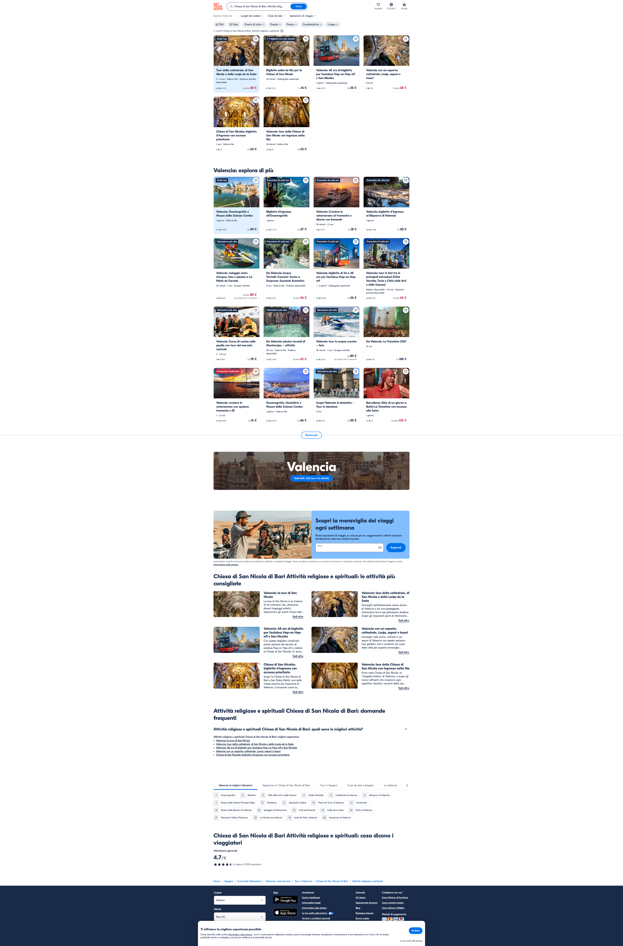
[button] (237, 64)
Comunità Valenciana (249, 881)
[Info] (282, 31)
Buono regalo (362, 918)
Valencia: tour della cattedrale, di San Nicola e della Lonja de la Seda (254, 744)
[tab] (235, 785)
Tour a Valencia (303, 881)
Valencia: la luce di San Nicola (233, 740)
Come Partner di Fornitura (395, 897)
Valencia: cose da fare (278, 881)
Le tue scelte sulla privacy (315, 913)
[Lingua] (391, 4)
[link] (237, 64)
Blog (358, 908)
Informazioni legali (311, 902)
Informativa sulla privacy (226, 564)
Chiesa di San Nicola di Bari (332, 881)
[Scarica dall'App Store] (285, 912)
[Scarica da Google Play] (285, 900)
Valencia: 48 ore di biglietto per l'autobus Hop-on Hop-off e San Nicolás (256, 747)
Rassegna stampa (364, 913)
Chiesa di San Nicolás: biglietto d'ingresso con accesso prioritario (253, 754)
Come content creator (393, 902)
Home (217, 881)
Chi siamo (361, 897)
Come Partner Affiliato (393, 908)
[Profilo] (404, 4)
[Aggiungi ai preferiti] (256, 39)
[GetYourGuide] (218, 6)
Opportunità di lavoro (367, 902)
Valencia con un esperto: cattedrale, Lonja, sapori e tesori (248, 751)
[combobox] (258, 6)
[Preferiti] (378, 4)
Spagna (228, 881)
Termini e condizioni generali (316, 918)
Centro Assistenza (311, 897)
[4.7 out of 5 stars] (223, 864)
